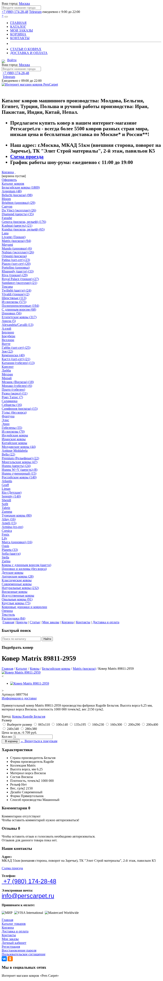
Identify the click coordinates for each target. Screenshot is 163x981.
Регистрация (11, 946)
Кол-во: (7, 736)
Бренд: (6, 716)
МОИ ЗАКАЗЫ (21, 30)
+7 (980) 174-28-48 (15, 12)
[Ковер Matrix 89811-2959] (21, 672)
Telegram (35, 12)
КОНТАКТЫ (20, 38)
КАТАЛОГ (18, 26)
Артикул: (8, 694)
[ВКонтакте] (4, 958)
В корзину (10, 741)
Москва (24, 3)
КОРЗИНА (18, 34)
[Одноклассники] (10, 958)
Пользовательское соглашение (23, 954)
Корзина (8, 172)
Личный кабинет (14, 943)
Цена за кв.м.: (12, 732)
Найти (47, 639)
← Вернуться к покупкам (38, 741)
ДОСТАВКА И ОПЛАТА (29, 53)
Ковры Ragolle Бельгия (28, 716)
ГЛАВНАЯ (18, 23)
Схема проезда (27, 156)
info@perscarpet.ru (28, 895)
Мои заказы (10, 939)
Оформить (9, 180)
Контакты (9, 935)
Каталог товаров (14, 923)
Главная (7, 920)
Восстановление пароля (19, 950)
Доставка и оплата (15, 931)
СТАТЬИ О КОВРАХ (25, 49)
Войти (12, 60)
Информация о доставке (19, 698)
